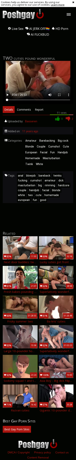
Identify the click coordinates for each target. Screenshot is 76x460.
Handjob (63, 152)
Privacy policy (42, 452)
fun (35, 200)
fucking (22, 180)
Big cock (63, 140)
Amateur (30, 140)
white (21, 195)
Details (8, 109)
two (30, 195)
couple (22, 190)
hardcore (63, 185)
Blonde (29, 146)
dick (61, 180)
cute (39, 195)
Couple (41, 146)
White (39, 164)
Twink (29, 164)
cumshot (36, 180)
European (31, 152)
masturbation (26, 185)
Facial (43, 152)
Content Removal (38, 457)
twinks (57, 175)
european (24, 200)
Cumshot (54, 146)
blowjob (31, 175)
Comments (24, 109)
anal (20, 175)
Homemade (32, 158)
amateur (50, 180)
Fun (52, 152)
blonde (56, 190)
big (40, 185)
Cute (66, 146)
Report (39, 109)
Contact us (62, 452)
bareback (44, 175)
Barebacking (47, 140)
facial (45, 190)
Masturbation (51, 158)
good (43, 200)
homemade (51, 195)
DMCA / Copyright (19, 452)
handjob (34, 190)
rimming (50, 185)
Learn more (58, 4)
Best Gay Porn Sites (16, 429)
